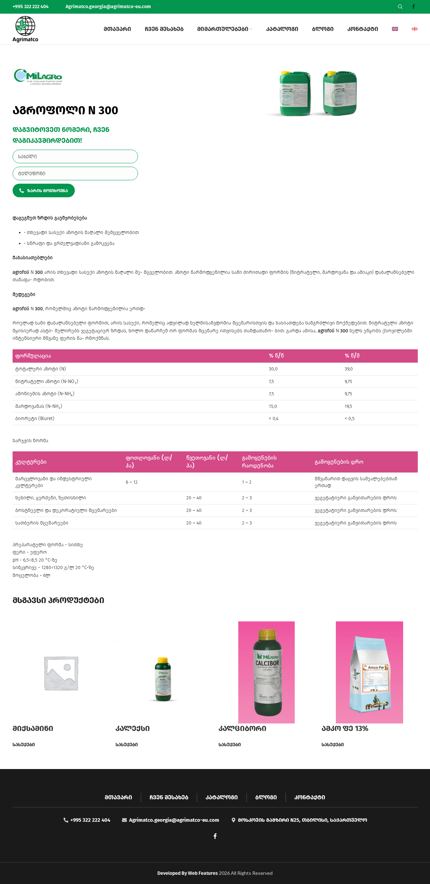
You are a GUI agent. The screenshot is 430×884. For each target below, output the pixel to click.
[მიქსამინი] (61, 672)
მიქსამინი (33, 728)
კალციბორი (242, 728)
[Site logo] (25, 29)
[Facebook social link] (414, 7)
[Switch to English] (395, 29)
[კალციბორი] (267, 672)
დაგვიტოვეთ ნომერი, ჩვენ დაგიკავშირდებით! (61, 135)
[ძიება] (400, 7)
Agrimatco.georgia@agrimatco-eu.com (108, 7)
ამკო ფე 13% (345, 728)
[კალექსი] (164, 672)
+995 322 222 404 (31, 7)
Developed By (188, 873)
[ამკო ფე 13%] (370, 672)
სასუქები (24, 745)
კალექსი (133, 728)
